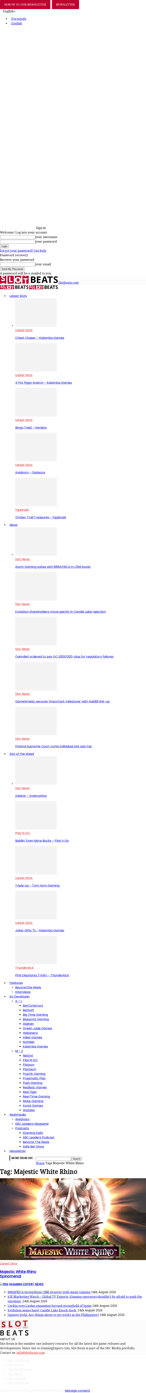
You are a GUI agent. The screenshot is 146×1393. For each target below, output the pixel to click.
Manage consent (77, 1390)
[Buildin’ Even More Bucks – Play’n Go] (36, 828)
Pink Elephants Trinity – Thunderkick (42, 975)
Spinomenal (18, 1274)
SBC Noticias (17, 1378)
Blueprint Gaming (36, 1019)
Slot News (22, 559)
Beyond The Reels (36, 1142)
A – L (18, 1001)
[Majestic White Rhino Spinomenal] (73, 1259)
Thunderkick (24, 968)
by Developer (20, 996)
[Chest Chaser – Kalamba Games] (36, 325)
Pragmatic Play (34, 1078)
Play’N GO (22, 833)
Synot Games (33, 1105)
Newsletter (18, 1151)
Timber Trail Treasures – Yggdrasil (40, 517)
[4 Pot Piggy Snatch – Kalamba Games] (36, 370)
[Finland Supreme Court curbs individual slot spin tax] (36, 734)
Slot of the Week (22, 754)
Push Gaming (32, 1083)
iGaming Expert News (26, 1284)
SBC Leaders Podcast (38, 1137)
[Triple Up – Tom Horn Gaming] (36, 873)
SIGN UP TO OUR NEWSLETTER (25, 4)
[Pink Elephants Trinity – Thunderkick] (36, 963)
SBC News (15, 1374)
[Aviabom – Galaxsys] (36, 460)
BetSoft (28, 1010)
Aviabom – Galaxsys (30, 472)
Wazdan (29, 1110)
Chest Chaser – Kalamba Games (39, 338)
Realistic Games (35, 1087)
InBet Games (32, 1037)
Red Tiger (30, 1092)
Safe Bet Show (33, 1146)
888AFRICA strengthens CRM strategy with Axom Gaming (49, 1292)
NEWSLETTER (65, 4)
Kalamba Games (35, 1046)
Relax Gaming (33, 1101)
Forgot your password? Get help (23, 250)
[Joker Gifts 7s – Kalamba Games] (36, 918)
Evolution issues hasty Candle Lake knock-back (42, 1310)
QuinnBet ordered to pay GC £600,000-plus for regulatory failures (64, 656)
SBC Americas (18, 1383)
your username (46, 237)
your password (46, 241)
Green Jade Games (37, 1028)
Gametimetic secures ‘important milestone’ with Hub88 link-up (62, 701)
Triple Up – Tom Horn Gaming (37, 885)
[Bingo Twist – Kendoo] (36, 415)
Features (16, 983)
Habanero (30, 1033)
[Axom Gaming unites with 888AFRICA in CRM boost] (36, 554)
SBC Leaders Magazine (32, 1124)
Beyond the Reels (28, 987)
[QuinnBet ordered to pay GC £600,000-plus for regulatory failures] (36, 644)
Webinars (22, 1119)
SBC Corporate (19, 1360)
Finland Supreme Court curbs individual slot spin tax (53, 746)
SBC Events (16, 1365)
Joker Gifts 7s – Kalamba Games (39, 930)
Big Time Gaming (35, 1015)
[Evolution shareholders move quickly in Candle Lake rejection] (36, 599)
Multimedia (18, 1115)
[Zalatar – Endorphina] (36, 783)
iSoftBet (29, 1042)
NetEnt (28, 1055)
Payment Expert (20, 1369)
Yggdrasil (22, 510)
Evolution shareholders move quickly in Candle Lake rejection (60, 611)
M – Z (19, 1051)
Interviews (23, 992)
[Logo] (14, 288)
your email (43, 264)
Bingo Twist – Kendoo (31, 427)
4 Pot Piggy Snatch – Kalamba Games (43, 382)
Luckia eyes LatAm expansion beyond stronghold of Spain (49, 1306)
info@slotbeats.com (31, 1353)
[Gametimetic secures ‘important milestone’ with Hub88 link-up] (36, 689)
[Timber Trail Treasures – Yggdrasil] (36, 505)
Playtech (29, 1069)
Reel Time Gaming (36, 1096)
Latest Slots (18, 296)
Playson (28, 1065)
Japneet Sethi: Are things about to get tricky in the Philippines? (53, 1315)
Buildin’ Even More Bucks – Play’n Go (42, 840)
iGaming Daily (33, 1133)
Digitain (28, 1024)
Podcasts (22, 1128)
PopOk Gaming (34, 1074)
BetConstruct (33, 1005)
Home (40, 1163)
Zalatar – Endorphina (31, 796)
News (13, 525)
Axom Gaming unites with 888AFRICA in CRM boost (53, 567)
